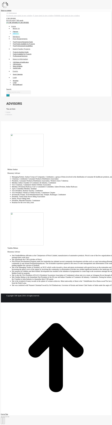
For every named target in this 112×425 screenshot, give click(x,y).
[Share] (4, 416)
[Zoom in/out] (8, 416)
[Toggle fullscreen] (6, 416)
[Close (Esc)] (2, 416)
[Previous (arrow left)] (2, 420)
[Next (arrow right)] (4, 420)
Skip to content (6, 10)
